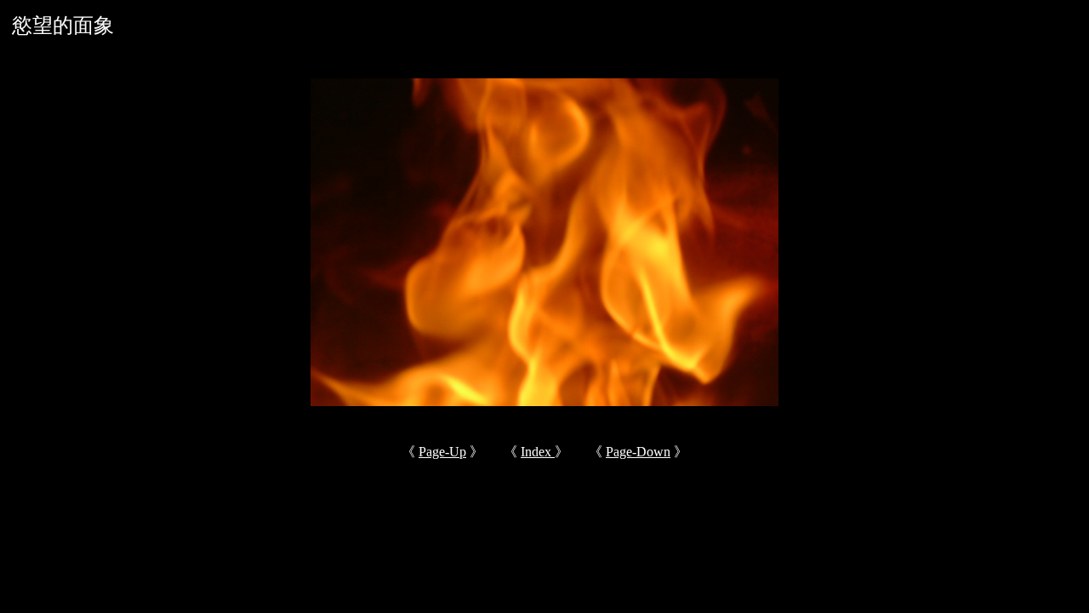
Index (538, 451)
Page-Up (442, 451)
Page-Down (638, 451)
